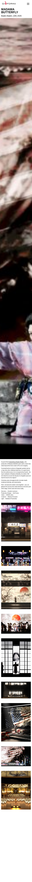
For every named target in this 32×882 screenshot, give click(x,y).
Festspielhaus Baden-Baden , (16, 462)
